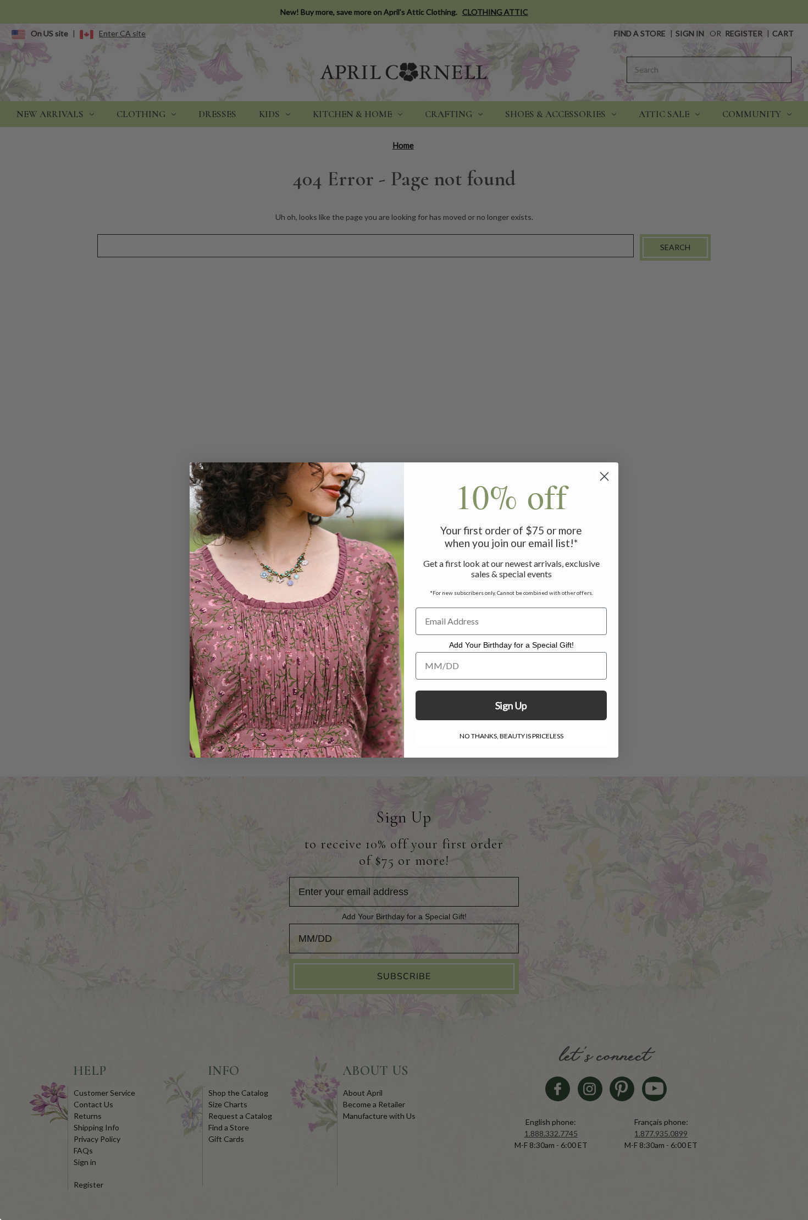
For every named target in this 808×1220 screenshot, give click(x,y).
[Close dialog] (604, 476)
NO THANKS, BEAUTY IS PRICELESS (511, 736)
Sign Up (511, 705)
